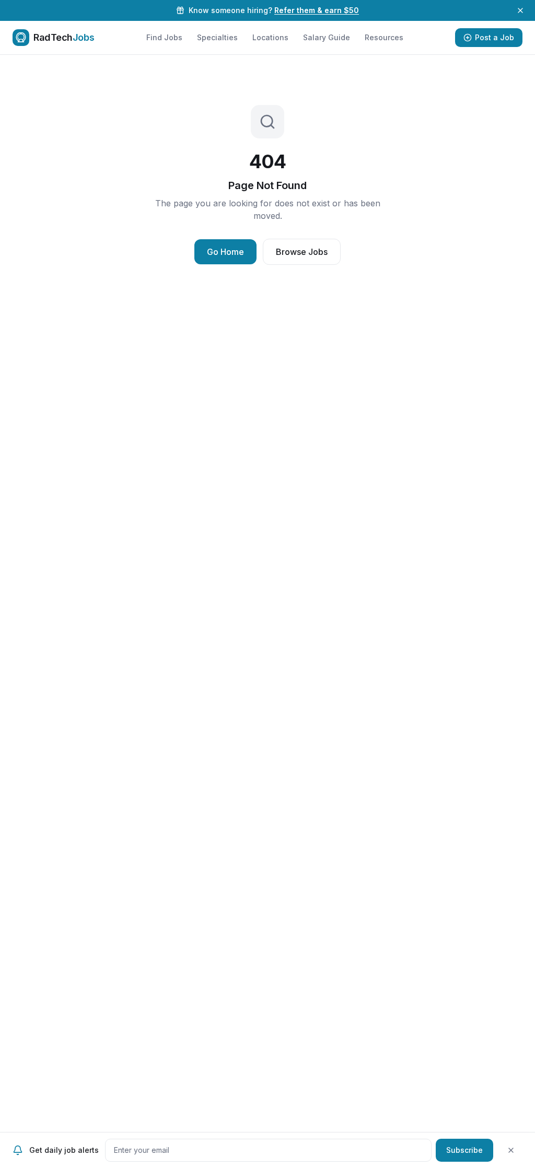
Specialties (217, 37)
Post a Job (494, 37)
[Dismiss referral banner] (520, 10)
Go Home (225, 252)
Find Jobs (164, 37)
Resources (384, 37)
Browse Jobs (302, 252)
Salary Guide (326, 37)
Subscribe (464, 1150)
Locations (270, 37)
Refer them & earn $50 (316, 10)
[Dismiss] (510, 1150)
